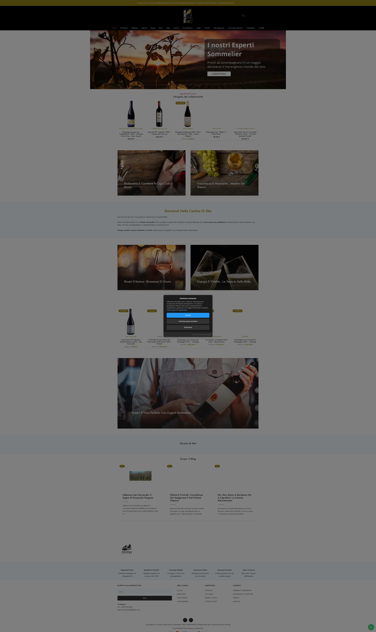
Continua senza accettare (188, 321)
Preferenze (188, 327)
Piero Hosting (207, 334)
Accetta (188, 315)
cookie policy (183, 310)
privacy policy (171, 310)
